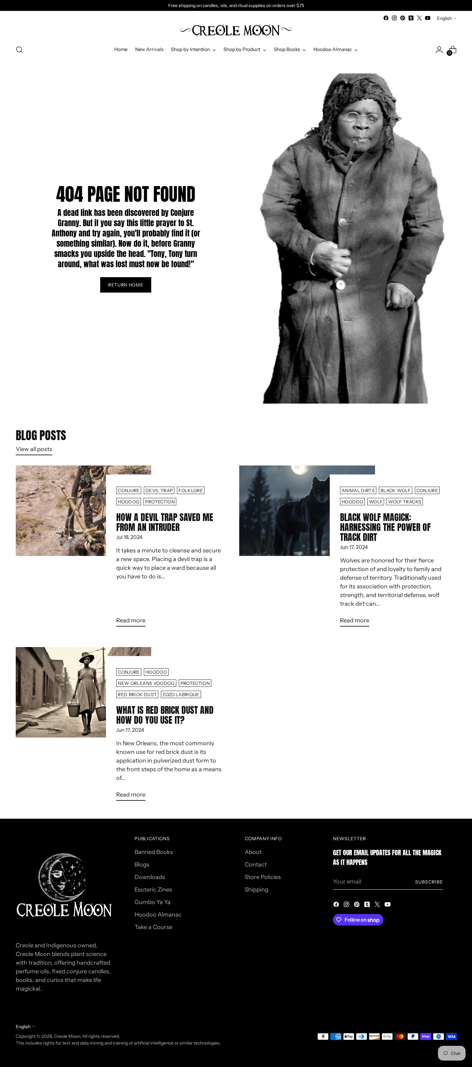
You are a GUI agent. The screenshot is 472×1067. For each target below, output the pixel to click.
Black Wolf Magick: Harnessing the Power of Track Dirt (385, 527)
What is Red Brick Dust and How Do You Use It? (165, 715)
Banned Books (154, 852)
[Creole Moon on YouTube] (428, 18)
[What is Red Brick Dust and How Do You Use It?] (84, 726)
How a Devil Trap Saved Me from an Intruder (164, 522)
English (444, 18)
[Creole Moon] (236, 30)
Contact (256, 864)
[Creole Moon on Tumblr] (411, 18)
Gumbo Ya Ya (152, 902)
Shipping (256, 889)
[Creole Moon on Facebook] (386, 18)
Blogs (142, 864)
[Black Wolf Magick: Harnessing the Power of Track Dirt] (307, 548)
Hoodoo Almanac (158, 914)
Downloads (150, 877)
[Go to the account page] (439, 49)
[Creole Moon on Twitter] (419, 18)
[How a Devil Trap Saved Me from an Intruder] (84, 548)
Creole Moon (67, 1036)
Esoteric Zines (153, 889)
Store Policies (263, 877)
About (253, 852)
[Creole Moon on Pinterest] (403, 18)
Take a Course (153, 927)
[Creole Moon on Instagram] (394, 18)
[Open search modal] (19, 49)
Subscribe (429, 881)
